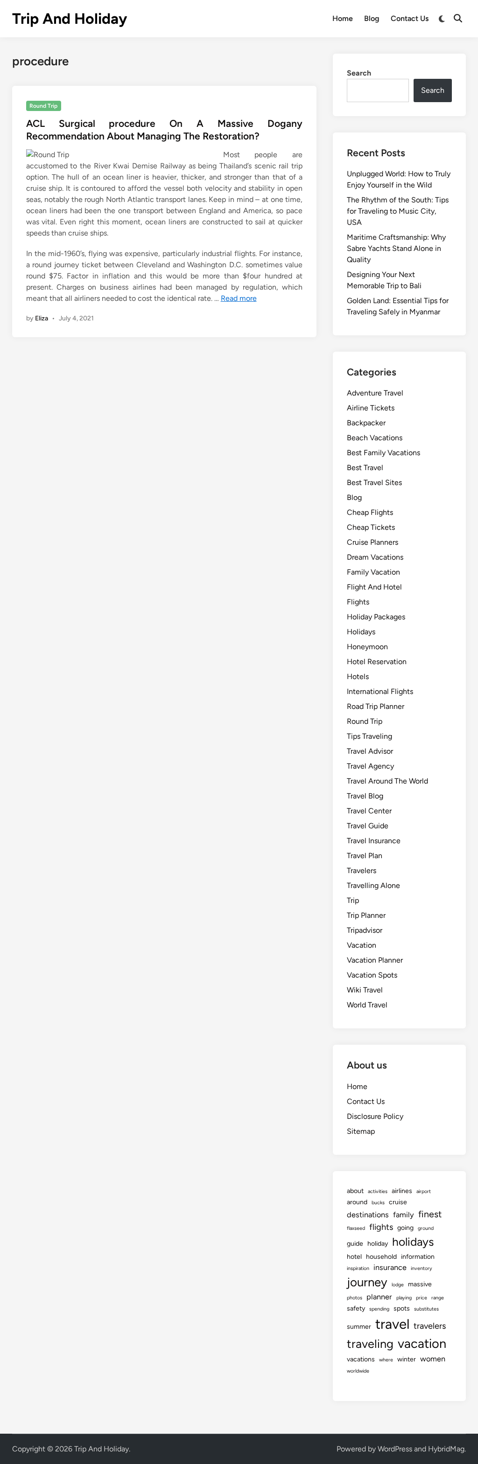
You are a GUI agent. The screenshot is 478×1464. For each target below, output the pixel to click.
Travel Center (369, 810)
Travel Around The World (387, 781)
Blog (372, 18)
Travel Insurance (374, 840)
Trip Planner (366, 915)
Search (359, 73)
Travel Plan (364, 855)
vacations (361, 1359)
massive (420, 1284)
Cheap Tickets (371, 527)
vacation (422, 1343)
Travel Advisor (370, 751)
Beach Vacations (374, 437)
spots (402, 1308)
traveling (370, 1344)
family (403, 1214)
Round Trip (43, 106)
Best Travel (365, 467)
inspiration (358, 1268)
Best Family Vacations (383, 452)
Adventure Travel (375, 393)
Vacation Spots (372, 975)
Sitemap (361, 1131)
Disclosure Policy (375, 1116)
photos (354, 1298)
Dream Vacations (375, 557)
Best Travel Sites (374, 482)
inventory (421, 1268)
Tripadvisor (364, 930)
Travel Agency (370, 766)
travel (392, 1324)
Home (342, 18)
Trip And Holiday (69, 19)
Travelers (361, 870)
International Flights (380, 691)
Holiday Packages (376, 616)
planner (379, 1296)
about (355, 1191)
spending (379, 1309)
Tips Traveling (369, 736)
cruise (398, 1202)
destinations (368, 1214)
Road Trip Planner (375, 706)
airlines (402, 1191)
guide (355, 1244)
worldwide (358, 1371)
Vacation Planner (375, 960)
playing (404, 1298)
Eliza (41, 318)
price (421, 1298)
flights (381, 1227)
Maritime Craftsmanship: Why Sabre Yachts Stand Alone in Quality (396, 248)
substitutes (426, 1309)
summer (359, 1327)
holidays (413, 1242)
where (386, 1360)
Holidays (361, 631)
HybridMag (446, 1448)
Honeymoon (367, 646)
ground (426, 1228)
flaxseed (356, 1228)
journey (367, 1282)
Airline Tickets (370, 407)
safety (356, 1308)
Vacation (361, 945)
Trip (353, 900)
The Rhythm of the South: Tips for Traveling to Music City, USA (398, 211)
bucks (378, 1203)
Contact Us (410, 18)
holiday (377, 1244)
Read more (239, 298)
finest (430, 1214)
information (418, 1257)
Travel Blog (365, 795)
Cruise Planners (372, 542)
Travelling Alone (373, 885)
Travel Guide (367, 825)
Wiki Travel (365, 989)
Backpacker (366, 422)
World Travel (367, 1004)
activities (377, 1191)
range (437, 1298)
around (357, 1202)
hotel (354, 1257)
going (405, 1228)
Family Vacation (373, 572)
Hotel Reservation (377, 661)
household (381, 1257)
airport (423, 1191)
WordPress (395, 1448)
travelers (430, 1326)
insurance (390, 1267)
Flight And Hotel (374, 587)
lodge (398, 1285)
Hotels (358, 676)
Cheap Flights (370, 512)
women (432, 1358)
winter (406, 1359)
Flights (358, 601)
